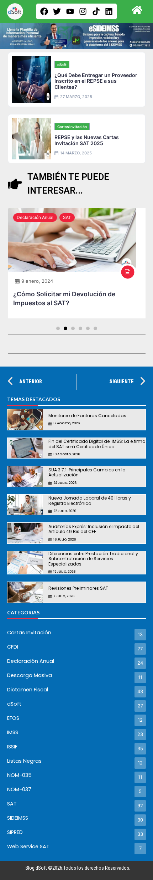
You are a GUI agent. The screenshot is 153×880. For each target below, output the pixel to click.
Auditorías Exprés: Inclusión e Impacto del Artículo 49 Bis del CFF (93, 528)
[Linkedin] (109, 11)
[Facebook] (44, 11)
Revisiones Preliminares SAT (78, 588)
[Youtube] (70, 11)
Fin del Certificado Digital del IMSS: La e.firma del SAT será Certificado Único (97, 443)
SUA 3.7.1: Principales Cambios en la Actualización (87, 472)
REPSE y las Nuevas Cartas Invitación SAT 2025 (86, 140)
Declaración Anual (35, 217)
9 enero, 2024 (37, 281)
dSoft (62, 64)
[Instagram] (83, 11)
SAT (67, 217)
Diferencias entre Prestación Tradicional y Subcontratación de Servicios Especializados (93, 559)
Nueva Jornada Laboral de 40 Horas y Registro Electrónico (89, 500)
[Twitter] (57, 11)
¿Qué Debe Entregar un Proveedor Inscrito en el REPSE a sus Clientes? (95, 81)
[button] (58, 328)
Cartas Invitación (72, 126)
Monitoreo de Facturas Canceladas (87, 416)
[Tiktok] (96, 11)
